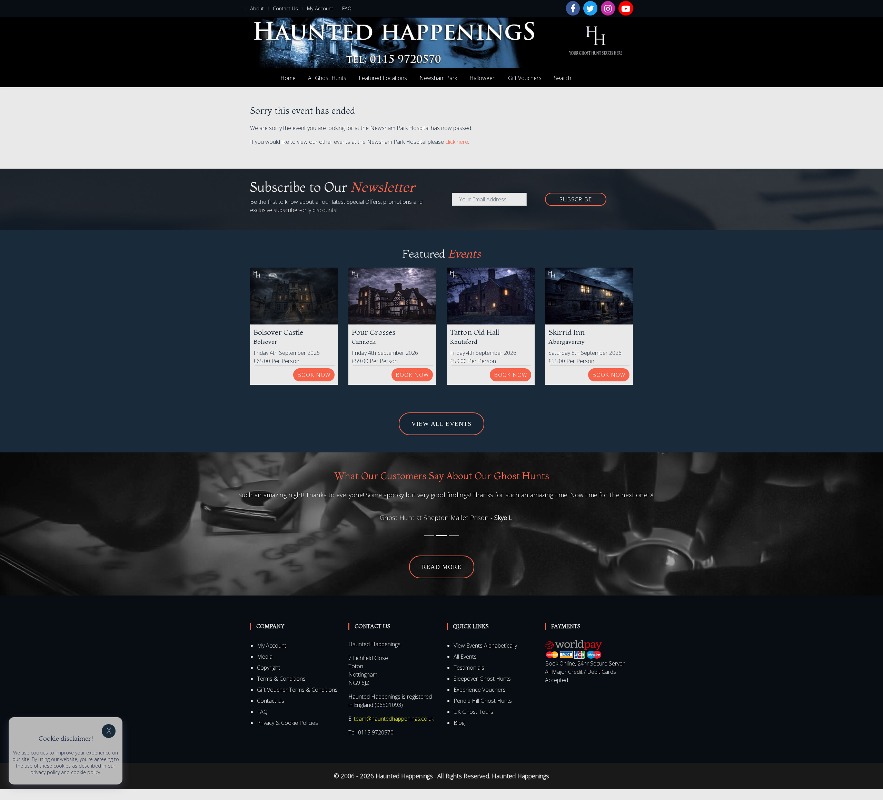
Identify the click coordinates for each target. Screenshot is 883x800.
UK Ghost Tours (473, 722)
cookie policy (85, 772)
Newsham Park (438, 78)
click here (456, 142)
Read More (442, 577)
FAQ (346, 8)
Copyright (268, 678)
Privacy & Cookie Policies (287, 733)
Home (288, 78)
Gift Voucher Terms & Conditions (297, 700)
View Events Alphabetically (485, 656)
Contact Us (285, 8)
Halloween (482, 78)
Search (562, 78)
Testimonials (469, 678)
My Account (320, 8)
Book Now (313, 375)
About (257, 8)
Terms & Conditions (281, 689)
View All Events (441, 423)
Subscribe (575, 199)
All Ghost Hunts (327, 78)
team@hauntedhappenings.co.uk (394, 729)
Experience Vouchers (480, 700)
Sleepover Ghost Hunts (482, 689)
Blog (459, 733)
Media (264, 667)
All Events (465, 667)
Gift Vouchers (525, 78)
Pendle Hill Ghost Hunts (483, 711)
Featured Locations (383, 78)
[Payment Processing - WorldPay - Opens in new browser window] (573, 660)
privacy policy (45, 772)
